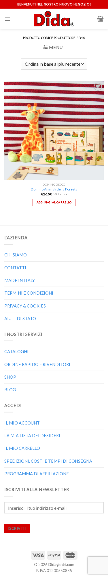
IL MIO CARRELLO (22, 448)
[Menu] (7, 19)
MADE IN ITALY (19, 280)
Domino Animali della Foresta (54, 189)
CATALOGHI (16, 351)
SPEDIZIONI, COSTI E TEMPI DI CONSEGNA (48, 461)
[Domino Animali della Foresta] (54, 130)
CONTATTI (15, 267)
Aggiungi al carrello (54, 202)
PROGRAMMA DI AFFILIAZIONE (36, 473)
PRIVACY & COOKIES (25, 305)
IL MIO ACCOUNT (22, 423)
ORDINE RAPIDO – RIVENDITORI (37, 364)
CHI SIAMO (15, 254)
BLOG (10, 389)
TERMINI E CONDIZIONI (28, 293)
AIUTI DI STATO (20, 318)
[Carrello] (100, 18)
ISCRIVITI (17, 528)
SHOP (10, 377)
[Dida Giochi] (54, 18)
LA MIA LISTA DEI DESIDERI (32, 435)
